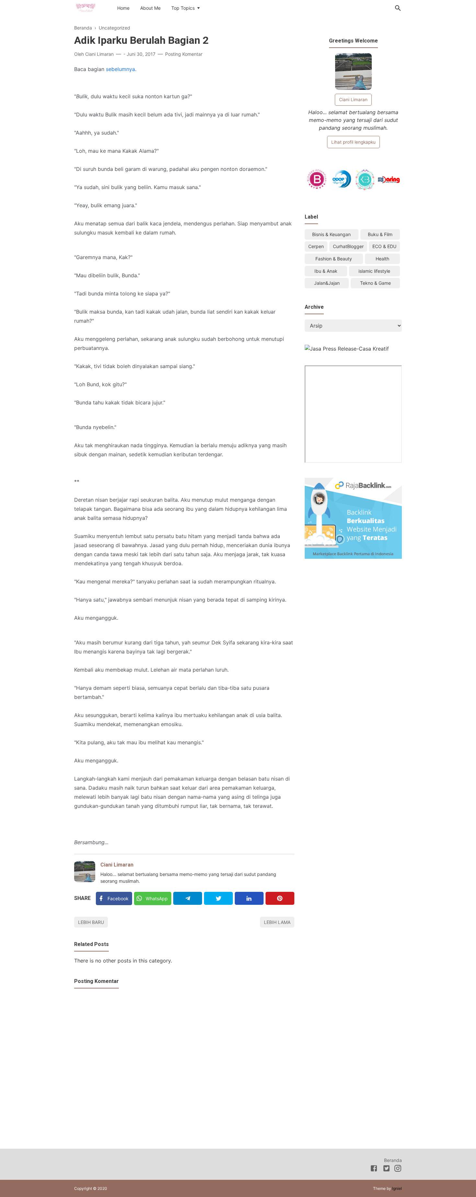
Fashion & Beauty (333, 258)
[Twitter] (218, 898)
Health (382, 258)
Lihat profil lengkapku (353, 142)
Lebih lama (277, 922)
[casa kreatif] (347, 348)
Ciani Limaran (116, 865)
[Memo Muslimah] (85, 7)
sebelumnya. (121, 69)
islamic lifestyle (374, 271)
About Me (150, 8)
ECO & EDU (384, 246)
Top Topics (183, 8)
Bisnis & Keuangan (331, 234)
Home (123, 8)
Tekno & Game (375, 283)
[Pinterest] (280, 898)
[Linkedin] (249, 898)
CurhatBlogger (348, 246)
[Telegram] (187, 898)
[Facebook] (374, 1169)
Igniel (397, 1188)
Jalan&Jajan (327, 283)
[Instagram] (398, 1169)
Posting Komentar (183, 54)
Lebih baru (91, 922)
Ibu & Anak (325, 271)
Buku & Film (380, 234)
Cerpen (316, 246)
